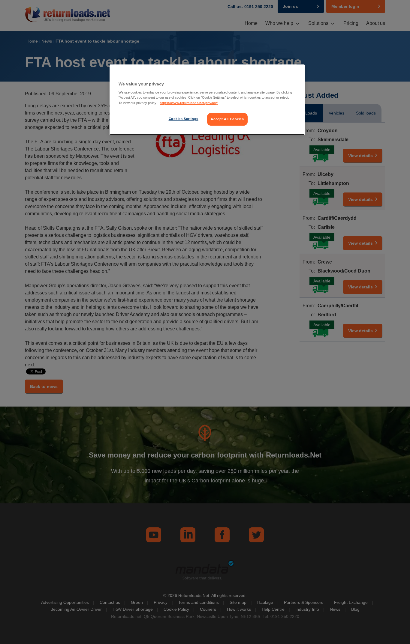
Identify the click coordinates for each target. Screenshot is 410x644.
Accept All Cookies (227, 119)
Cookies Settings (183, 119)
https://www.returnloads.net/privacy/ (189, 103)
